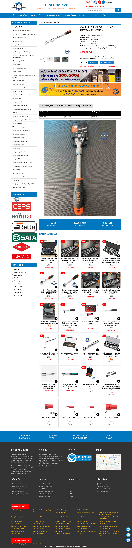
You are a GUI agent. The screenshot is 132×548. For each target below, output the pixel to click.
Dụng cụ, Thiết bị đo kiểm (20, 116)
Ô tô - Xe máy (18, 286)
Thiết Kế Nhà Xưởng (46, 486)
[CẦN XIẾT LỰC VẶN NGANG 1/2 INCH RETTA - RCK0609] (49, 280)
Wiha (70, 489)
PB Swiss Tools (73, 499)
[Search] (118, 10)
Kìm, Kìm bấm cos (18, 80)
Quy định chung (102, 484)
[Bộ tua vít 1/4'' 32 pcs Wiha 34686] (90, 311)
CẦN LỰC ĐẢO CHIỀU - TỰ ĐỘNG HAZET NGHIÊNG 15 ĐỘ (49, 386)
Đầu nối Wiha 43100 (90, 418)
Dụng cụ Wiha (16, 45)
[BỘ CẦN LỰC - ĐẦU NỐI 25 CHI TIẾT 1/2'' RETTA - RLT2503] (69, 248)
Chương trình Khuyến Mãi (20, 494)
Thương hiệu (21, 15)
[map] (108, 462)
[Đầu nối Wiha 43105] (69, 407)
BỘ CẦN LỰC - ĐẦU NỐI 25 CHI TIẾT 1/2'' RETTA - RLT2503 (69, 260)
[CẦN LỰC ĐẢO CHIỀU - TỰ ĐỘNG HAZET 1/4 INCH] (69, 374)
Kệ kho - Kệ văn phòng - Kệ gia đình (23, 34)
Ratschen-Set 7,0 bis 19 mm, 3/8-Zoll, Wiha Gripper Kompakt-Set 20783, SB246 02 (111, 387)
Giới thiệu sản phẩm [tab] (64, 106)
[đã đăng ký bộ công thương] (79, 458)
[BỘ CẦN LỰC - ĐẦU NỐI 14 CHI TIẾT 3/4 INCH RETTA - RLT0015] (111, 342)
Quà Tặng (15, 180)
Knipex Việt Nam (45, 496)
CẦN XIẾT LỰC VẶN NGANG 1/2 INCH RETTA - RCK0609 (49, 292)
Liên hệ (104, 15)
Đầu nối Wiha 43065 (48, 418)
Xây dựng (17, 281)
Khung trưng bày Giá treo (20, 61)
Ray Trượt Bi (37, 544)
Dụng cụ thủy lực (17, 159)
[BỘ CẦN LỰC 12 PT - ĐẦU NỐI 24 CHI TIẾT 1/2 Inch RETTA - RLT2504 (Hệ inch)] (111, 248)
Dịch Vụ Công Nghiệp (71, 15)
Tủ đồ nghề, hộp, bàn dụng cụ (21, 30)
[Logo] (19, 6)
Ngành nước (18, 269)
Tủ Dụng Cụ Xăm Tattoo (19, 68)
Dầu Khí (16, 278)
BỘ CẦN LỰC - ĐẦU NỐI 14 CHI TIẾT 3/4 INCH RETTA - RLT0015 (111, 354)
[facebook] (128, 540)
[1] (64, 59)
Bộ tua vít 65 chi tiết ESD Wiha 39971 (69, 354)
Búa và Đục (16, 112)
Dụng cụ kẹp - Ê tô (18, 148)
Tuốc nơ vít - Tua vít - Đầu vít (21, 88)
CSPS (70, 486)
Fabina (71, 484)
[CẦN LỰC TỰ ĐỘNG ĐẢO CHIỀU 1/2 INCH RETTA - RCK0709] (69, 280)
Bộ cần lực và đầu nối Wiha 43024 (90, 385)
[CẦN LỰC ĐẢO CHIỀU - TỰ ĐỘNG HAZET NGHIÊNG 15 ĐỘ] (49, 374)
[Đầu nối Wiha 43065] (49, 407)
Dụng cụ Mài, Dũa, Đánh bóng (21, 109)
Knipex (71, 496)
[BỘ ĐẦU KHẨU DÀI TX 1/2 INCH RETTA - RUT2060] (90, 280)
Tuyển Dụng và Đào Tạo (19, 486)
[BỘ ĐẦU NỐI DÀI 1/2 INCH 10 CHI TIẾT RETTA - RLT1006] (111, 280)
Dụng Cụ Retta (17, 71)
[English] (95, 2)
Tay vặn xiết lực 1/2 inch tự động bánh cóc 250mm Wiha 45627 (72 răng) (111, 323)
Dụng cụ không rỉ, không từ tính (22, 162)
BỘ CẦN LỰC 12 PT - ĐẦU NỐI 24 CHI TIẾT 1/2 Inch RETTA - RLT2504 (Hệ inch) (111, 260)
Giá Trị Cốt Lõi (16, 484)
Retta (70, 491)
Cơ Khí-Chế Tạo (19, 292)
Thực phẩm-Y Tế (19, 283)
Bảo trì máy (17, 289)
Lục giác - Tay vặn (18, 84)
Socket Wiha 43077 (111, 418)
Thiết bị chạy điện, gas (19, 127)
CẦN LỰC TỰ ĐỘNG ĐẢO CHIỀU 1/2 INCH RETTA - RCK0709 (69, 292)
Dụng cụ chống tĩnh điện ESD (21, 120)
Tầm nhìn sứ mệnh (18, 491)
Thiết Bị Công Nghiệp (53, 15)
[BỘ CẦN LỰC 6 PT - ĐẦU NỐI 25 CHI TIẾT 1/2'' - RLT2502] (90, 248)
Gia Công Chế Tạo (46, 484)
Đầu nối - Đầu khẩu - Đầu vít (21, 95)
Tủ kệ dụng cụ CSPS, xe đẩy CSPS (23, 184)
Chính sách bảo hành (103, 489)
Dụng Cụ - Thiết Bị (36, 15)
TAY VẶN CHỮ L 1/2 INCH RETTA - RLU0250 (49, 354)
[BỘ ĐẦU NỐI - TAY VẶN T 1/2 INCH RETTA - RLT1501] (49, 311)
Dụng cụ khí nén (17, 102)
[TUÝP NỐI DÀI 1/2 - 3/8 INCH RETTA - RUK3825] (90, 342)
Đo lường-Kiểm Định (20, 272)
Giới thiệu (86, 15)
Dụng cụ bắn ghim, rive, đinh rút (22, 166)
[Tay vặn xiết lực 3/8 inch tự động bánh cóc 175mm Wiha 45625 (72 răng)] (69, 311)
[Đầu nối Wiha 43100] (90, 407)
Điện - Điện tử (18, 275)
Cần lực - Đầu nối (17, 91)
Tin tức (96, 15)
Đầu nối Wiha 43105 (69, 418)
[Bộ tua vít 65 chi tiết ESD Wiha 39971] (69, 342)
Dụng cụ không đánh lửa (20, 141)
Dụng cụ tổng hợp (17, 48)
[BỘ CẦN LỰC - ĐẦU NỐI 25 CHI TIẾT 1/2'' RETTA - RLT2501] (49, 248)
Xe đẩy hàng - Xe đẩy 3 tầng (21, 52)
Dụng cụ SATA (16, 64)
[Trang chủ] (13, 15)
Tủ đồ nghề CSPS (17, 41)
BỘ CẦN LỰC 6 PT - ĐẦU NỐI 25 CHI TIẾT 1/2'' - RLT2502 (90, 260)
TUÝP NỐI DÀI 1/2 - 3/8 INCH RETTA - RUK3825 (91, 354)
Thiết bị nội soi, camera (19, 134)
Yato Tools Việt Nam (46, 494)
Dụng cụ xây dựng (18, 144)
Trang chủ (42, 22)
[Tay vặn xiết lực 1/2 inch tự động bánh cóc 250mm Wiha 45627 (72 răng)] (111, 311)
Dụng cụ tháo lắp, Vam (19, 123)
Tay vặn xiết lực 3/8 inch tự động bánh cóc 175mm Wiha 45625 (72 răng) (70, 323)
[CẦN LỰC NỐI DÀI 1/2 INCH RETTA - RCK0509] (42, 59)
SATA (70, 494)
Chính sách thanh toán (104, 486)
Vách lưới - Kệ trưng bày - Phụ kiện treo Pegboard (23, 56)
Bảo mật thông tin (102, 491)
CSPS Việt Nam (45, 489)
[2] (57, 59)
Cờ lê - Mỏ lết (16, 98)
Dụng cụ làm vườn (18, 137)
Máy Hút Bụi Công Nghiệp (19, 544)
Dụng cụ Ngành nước (19, 152)
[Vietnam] (99, 2)
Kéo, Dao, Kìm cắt (18, 173)
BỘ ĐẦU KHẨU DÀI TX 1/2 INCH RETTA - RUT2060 (91, 291)
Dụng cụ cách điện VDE (19, 105)
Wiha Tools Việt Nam (46, 491)
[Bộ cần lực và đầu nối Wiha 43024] (90, 374)
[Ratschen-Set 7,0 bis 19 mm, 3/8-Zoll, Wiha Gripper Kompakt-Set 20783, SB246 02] (111, 374)
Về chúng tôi (16, 489)
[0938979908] (128, 529)
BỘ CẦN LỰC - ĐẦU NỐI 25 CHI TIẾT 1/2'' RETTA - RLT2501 (48, 260)
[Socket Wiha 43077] (111, 407)
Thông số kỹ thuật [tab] (47, 106)
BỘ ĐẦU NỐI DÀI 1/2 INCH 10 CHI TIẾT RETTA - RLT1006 (111, 292)
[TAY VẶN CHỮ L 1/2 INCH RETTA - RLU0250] (49, 342)
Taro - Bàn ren (16, 169)
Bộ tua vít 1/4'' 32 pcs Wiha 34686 (91, 322)
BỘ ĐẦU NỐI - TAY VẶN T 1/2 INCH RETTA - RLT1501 (49, 322)
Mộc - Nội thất (18, 295)
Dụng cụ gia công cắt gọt (20, 155)
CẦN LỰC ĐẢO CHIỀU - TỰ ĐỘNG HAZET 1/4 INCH (70, 386)
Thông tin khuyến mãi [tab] (83, 106)
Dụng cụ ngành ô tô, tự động (21, 130)
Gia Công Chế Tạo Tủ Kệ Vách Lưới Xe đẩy (23, 76)
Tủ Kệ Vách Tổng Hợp (19, 37)
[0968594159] (128, 535)
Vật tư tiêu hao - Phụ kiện (20, 177)
